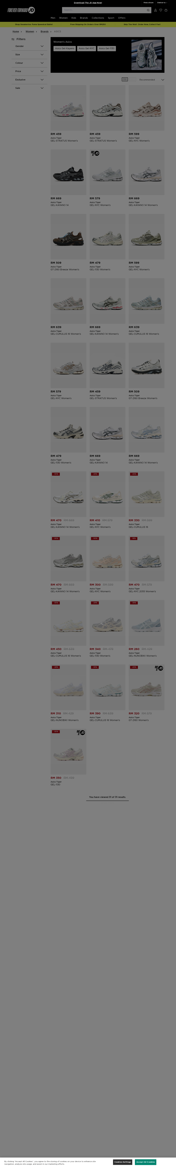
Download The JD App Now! (88, 3)
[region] (88, 1162)
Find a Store (148, 2)
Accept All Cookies (145, 1162)
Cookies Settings (122, 1162)
